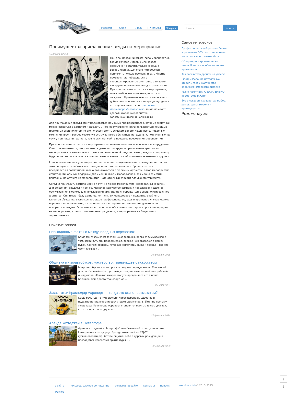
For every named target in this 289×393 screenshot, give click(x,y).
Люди (139, 28)
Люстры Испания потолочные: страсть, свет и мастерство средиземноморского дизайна (201, 83)
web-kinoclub (187, 385)
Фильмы (155, 28)
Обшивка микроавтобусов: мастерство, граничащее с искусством (103, 262)
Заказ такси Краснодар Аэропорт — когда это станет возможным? (103, 292)
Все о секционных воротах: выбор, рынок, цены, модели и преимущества (203, 104)
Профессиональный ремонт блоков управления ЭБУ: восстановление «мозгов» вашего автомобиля (204, 52)
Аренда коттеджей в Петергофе (75, 322)
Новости (106, 28)
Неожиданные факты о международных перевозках (92, 231)
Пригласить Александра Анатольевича (132, 107)
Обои (122, 28)
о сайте (59, 385)
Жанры (170, 28)
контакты (149, 385)
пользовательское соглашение (89, 385)
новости (165, 385)
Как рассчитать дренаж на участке (203, 74)
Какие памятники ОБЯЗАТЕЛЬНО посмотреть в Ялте (203, 93)
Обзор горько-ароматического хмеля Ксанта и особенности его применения (202, 65)
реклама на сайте (126, 385)
